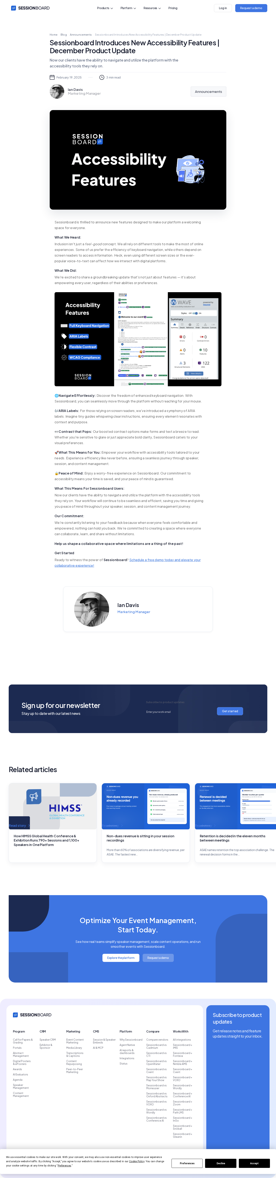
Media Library (74, 1047)
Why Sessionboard (131, 1039)
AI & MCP (98, 1047)
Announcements (81, 34)
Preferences (187, 1163)
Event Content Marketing (75, 1041)
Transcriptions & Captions (74, 1054)
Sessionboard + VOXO (182, 1079)
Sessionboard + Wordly (182, 1087)
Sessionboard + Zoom (182, 1103)
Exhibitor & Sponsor (46, 1046)
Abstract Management (21, 1054)
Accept (254, 1163)
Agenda (17, 1079)
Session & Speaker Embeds (104, 1041)
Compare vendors (157, 1039)
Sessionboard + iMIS (182, 1046)
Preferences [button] (64, 1165)
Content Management (21, 1094)
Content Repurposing (74, 1063)
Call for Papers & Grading (23, 1041)
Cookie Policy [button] (136, 1161)
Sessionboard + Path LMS (182, 1111)
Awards (17, 1069)
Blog (64, 34)
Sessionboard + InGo (182, 1119)
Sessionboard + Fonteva (182, 1054)
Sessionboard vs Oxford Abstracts (156, 1095)
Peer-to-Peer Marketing (74, 1071)
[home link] (32, 1014)
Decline (221, 1163)
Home (53, 34)
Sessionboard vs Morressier (156, 1087)
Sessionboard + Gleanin (182, 1135)
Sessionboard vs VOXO (156, 1103)
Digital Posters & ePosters (22, 1063)
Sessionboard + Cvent (182, 1071)
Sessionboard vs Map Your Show (156, 1079)
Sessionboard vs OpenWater (156, 1063)
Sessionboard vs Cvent (156, 1071)
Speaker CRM (48, 1039)
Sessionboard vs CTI (156, 1054)
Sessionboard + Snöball (182, 1127)
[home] (29, 8)
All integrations (182, 1039)
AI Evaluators (20, 1074)
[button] (105, 8)
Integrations (127, 1058)
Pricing (173, 8)
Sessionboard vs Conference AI (156, 1119)
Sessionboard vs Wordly (156, 1111)
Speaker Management (21, 1086)
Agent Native (127, 1045)
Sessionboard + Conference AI (182, 1095)
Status (123, 1063)
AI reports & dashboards (127, 1052)
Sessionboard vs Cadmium (156, 1046)
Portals (17, 1047)
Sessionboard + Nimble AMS (182, 1063)
